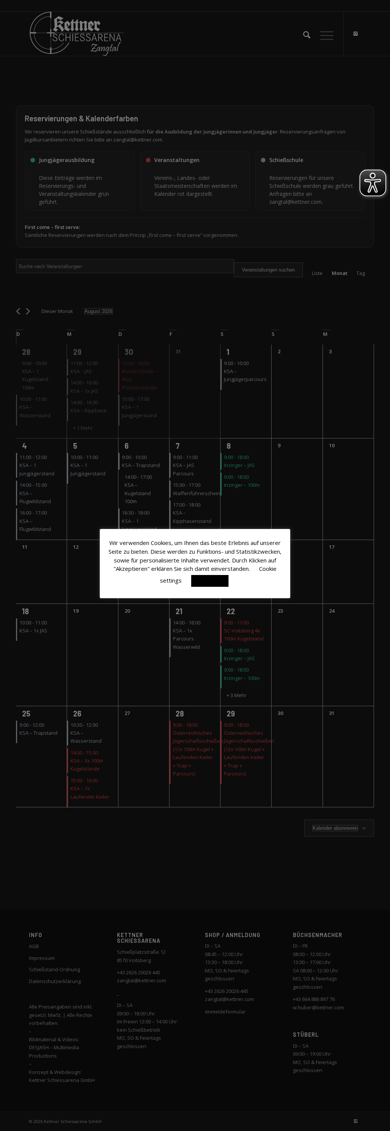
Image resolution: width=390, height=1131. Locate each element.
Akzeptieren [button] (210, 580)
